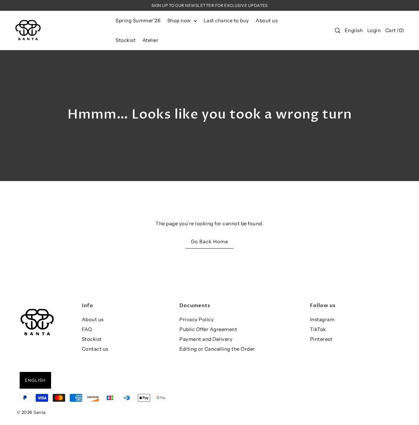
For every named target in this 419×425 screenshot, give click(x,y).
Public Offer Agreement (208, 329)
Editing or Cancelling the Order (217, 349)
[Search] (338, 30)
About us (93, 319)
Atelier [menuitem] (150, 40)
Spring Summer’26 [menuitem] (138, 20)
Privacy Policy (196, 319)
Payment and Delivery (205, 339)
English (354, 30)
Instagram (322, 319)
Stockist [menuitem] (126, 40)
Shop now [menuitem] (179, 20)
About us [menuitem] (267, 20)
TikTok (318, 329)
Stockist (92, 339)
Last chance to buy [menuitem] (226, 20)
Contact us (95, 349)
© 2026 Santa (31, 412)
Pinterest (321, 339)
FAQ (87, 329)
